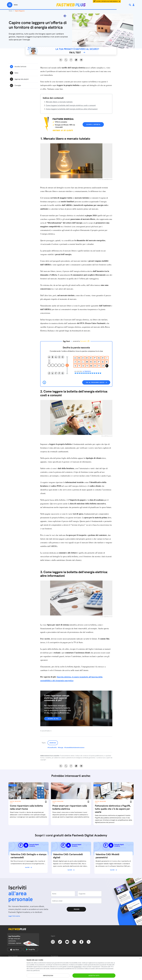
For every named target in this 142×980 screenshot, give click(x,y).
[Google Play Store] (30, 949)
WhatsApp (76, 59)
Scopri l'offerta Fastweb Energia (107, 1)
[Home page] (71, 4)
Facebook (71, 59)
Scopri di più (53, 719)
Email (81, 59)
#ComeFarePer (52, 747)
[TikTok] (60, 942)
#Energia (60, 747)
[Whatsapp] (74, 942)
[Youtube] (67, 942)
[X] (89, 942)
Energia (53, 743)
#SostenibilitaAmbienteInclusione (74, 747)
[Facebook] (81, 942)
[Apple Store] (14, 949)
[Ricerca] (130, 4)
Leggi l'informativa (14, 916)
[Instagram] (53, 942)
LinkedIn (60, 59)
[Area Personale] (133, 5)
